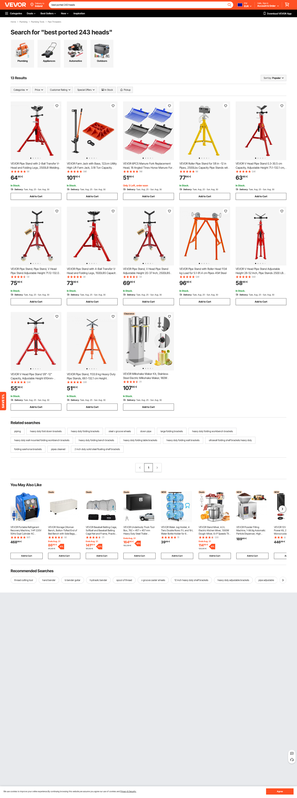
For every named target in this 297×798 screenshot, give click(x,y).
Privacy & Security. (128, 791)
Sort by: (268, 77)
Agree (280, 791)
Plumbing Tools (37, 22)
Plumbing (23, 22)
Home (13, 22)
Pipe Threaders (54, 22)
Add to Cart (36, 196)
